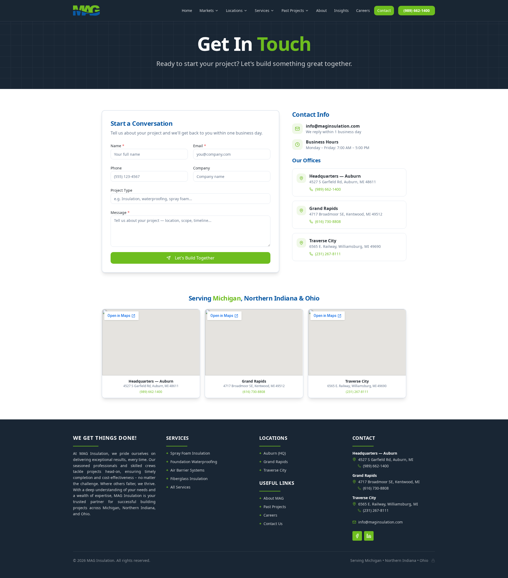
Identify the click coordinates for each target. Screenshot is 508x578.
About (321, 10)
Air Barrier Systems (185, 470)
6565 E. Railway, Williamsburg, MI (388, 504)
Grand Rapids (273, 461)
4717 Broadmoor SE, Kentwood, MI (389, 481)
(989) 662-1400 (416, 10)
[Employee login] (433, 560)
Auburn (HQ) (272, 453)
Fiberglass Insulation (187, 478)
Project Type (121, 190)
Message (120, 212)
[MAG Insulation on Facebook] (357, 536)
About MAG (271, 498)
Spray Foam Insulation (188, 453)
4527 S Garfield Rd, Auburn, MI (385, 459)
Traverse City (272, 470)
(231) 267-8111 (328, 253)
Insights (341, 10)
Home (187, 10)
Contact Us (271, 523)
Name (117, 145)
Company (201, 168)
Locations (234, 10)
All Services (178, 487)
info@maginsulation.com (380, 522)
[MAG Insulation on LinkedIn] (369, 536)
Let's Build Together (195, 258)
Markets (206, 10)
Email (199, 145)
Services (262, 10)
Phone (116, 168)
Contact (384, 10)
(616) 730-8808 (328, 221)
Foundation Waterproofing (191, 461)
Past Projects (293, 10)
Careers (363, 10)
